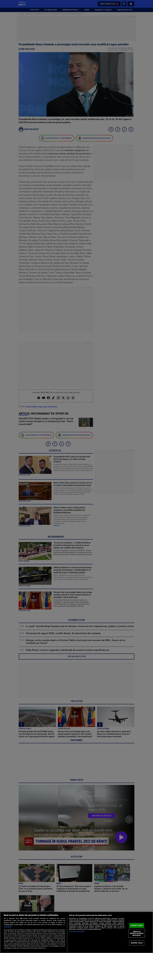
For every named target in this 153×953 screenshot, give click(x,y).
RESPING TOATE (137, 943)
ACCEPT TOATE (136, 925)
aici (55, 940)
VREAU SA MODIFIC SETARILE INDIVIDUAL (136, 933)
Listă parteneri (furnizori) (77, 931)
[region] (76, 932)
